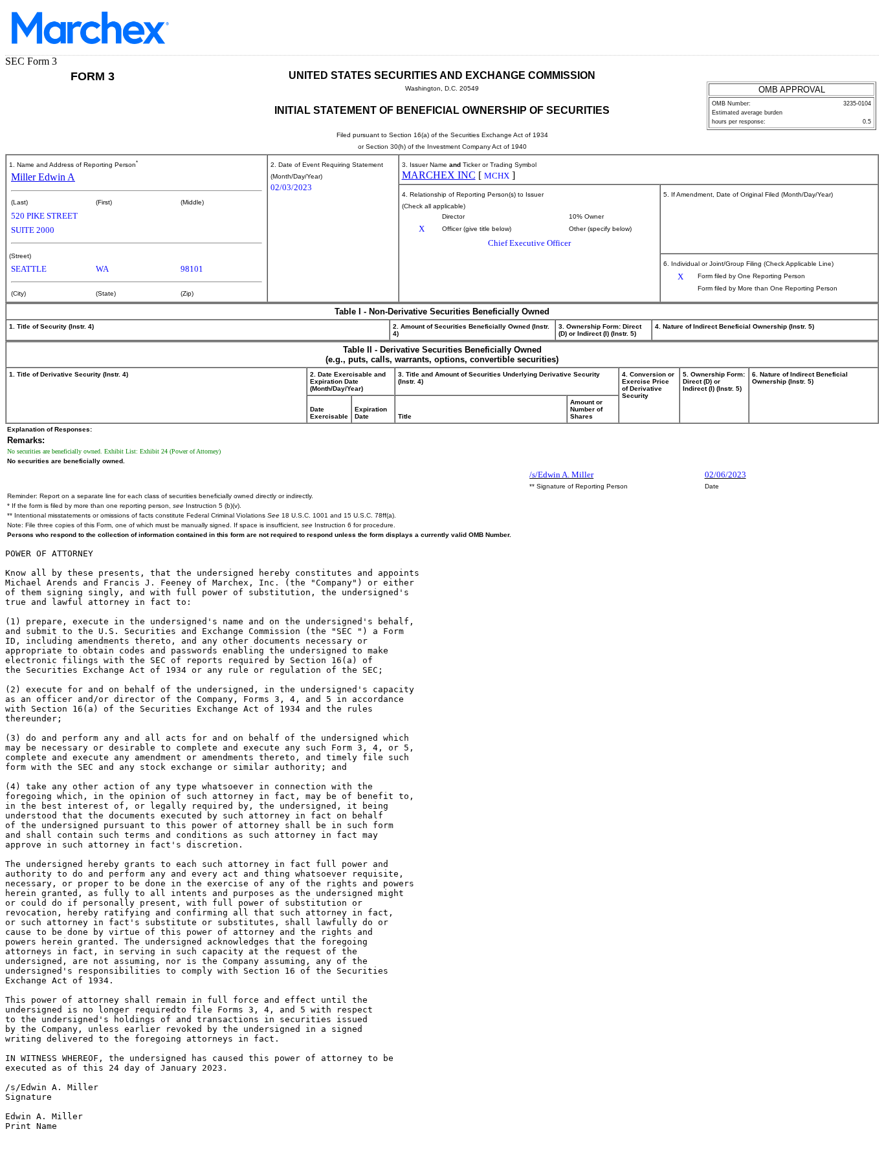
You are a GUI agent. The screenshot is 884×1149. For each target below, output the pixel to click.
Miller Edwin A (43, 176)
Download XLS (856, 31)
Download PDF (839, 31)
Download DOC (822, 31)
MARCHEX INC (439, 175)
